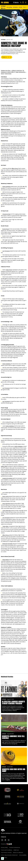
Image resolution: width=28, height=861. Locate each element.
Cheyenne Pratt (6, 214)
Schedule (15, 7)
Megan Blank (5, 559)
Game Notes (8, 73)
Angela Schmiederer (7, 478)
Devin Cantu (5, 496)
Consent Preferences (14, 847)
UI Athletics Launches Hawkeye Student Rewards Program (13, 702)
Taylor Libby (5, 526)
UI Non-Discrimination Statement (9, 855)
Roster (20, 7)
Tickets (25, 7)
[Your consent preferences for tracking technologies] (2, 858)
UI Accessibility (22, 855)
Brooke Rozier (5, 229)
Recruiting (9, 7)
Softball (3, 39)
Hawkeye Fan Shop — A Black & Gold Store (11, 70)
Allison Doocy (15, 168)
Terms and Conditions (6, 850)
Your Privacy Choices (6, 852)
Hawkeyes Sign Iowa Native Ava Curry (13, 770)
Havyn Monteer (6, 503)
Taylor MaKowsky (6, 510)
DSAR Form (16, 850)
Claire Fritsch (9, 270)
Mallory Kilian (4, 466)
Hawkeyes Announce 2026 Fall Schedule (13, 737)
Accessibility (4, 857)
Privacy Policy (4, 847)
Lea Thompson (6, 251)
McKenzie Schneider (7, 543)
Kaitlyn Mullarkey (6, 186)
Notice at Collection (18, 852)
